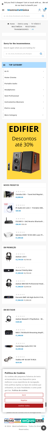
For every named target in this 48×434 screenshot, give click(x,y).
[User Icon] (39, 10)
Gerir (24, 395)
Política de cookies (19, 390)
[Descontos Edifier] (24, 151)
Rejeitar (24, 400)
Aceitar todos (24, 406)
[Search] (43, 16)
